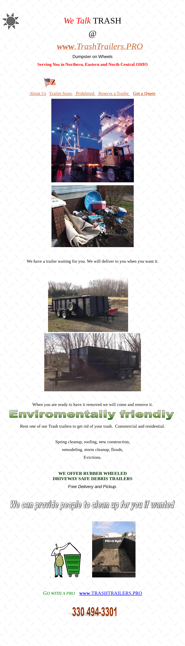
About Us (37, 93)
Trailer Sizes (61, 93)
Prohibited (85, 93)
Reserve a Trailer (113, 93)
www (110, 593)
